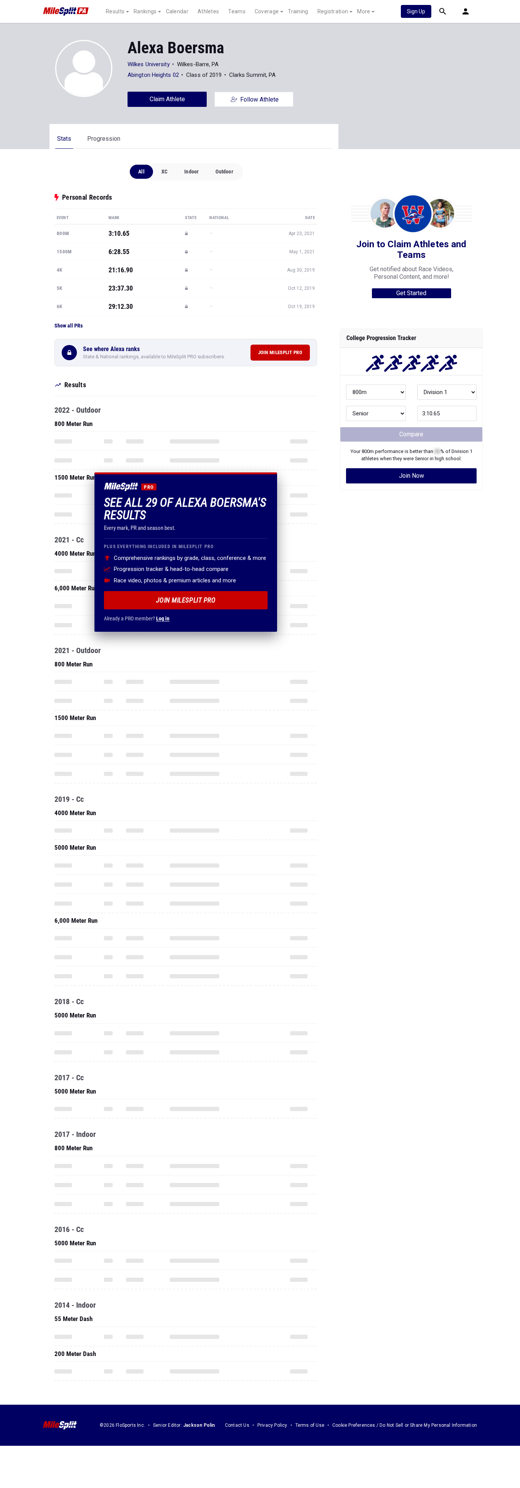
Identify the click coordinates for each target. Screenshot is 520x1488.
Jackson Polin (199, 1425)
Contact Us (237, 1425)
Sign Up (416, 11)
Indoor (191, 172)
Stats (64, 138)
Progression (103, 138)
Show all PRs (68, 326)
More (363, 11)
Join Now (411, 475)
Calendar (177, 11)
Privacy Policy (272, 1425)
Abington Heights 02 (153, 75)
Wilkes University (149, 64)
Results (115, 11)
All (141, 172)
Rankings (145, 11)
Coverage (267, 11)
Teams (237, 11)
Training (298, 11)
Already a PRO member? (136, 618)
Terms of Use (309, 1425)
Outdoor (224, 172)
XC (164, 172)
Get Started (411, 293)
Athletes (208, 11)
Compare (411, 434)
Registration (332, 11)
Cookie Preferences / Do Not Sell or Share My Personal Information (404, 1425)
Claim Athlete (167, 99)
